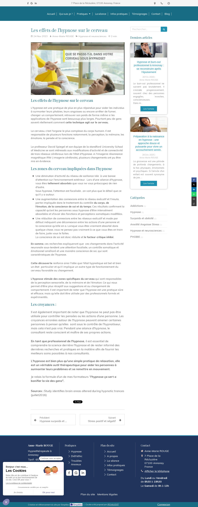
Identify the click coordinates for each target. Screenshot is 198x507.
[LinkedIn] (36, 4)
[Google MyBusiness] (32, 4)
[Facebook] (28, 4)
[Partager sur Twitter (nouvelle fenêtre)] (194, 184)
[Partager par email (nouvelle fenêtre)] (194, 199)
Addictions (136, 205)
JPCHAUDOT (113, 504)
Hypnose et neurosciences (146, 230)
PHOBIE (135, 236)
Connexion (163, 504)
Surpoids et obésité (142, 218)
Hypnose (135, 212)
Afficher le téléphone (157, 471)
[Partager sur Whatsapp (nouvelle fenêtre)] (194, 194)
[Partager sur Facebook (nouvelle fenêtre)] (194, 179)
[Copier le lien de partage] (194, 203)
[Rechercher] (164, 29)
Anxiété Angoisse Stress (144, 224)
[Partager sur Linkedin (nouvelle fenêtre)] (194, 189)
